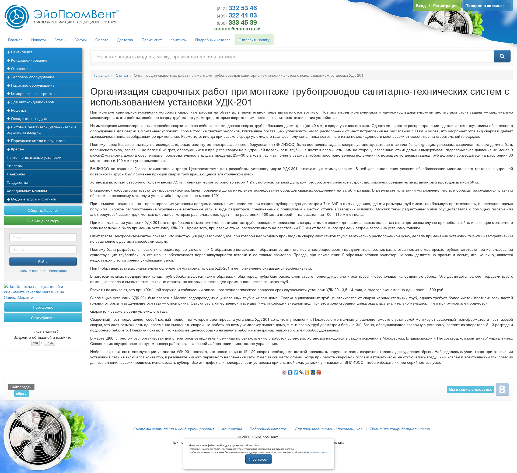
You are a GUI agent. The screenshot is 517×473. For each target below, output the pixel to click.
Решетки (18, 110)
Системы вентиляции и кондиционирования (173, 428)
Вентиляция (21, 51)
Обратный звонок (43, 210)
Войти (43, 261)
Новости (38, 39)
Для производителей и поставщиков (328, 428)
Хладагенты (17, 182)
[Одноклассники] (307, 371)
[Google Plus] (319, 371)
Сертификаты (43, 317)
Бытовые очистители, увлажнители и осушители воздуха (41, 129)
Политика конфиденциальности (400, 428)
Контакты (178, 39)
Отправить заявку (254, 39)
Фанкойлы (16, 174)
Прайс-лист (152, 39)
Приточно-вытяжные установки (34, 157)
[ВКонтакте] (290, 371)
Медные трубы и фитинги (33, 199)
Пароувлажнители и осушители (38, 140)
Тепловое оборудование (32, 76)
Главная (15, 39)
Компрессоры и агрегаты (32, 93)
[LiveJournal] (302, 371)
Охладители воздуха (28, 118)
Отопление (20, 68)
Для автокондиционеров (32, 101)
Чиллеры (15, 165)
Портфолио (43, 307)
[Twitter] (296, 371)
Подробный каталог (212, 39)
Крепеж (17, 148)
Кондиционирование (28, 60)
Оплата (102, 39)
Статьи (60, 39)
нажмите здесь (318, 452)
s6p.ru (21, 393)
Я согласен (258, 459)
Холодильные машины (27, 190)
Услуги (81, 39)
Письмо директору (43, 220)
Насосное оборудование (32, 85)
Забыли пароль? (32, 270)
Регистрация (57, 270)
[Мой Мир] (313, 371)
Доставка (125, 39)
